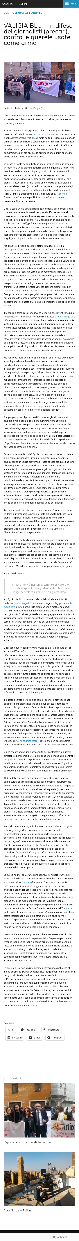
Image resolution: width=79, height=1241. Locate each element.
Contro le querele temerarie (23, 13)
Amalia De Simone (15, 4)
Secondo (62, 194)
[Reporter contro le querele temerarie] (39, 1111)
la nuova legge (62, 317)
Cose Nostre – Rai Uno (18, 1210)
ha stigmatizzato (28, 741)
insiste (69, 908)
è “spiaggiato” (24, 603)
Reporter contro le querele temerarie (27, 1142)
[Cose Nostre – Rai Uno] (39, 1179)
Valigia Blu (38, 108)
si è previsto (23, 551)
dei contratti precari (43, 134)
